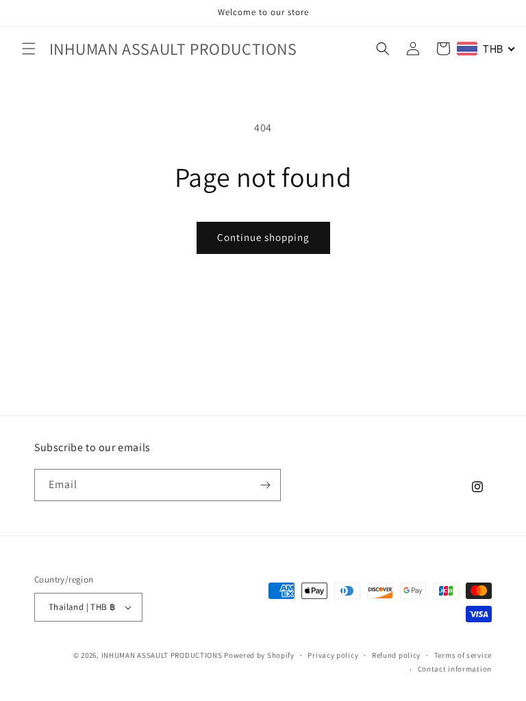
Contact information (455, 669)
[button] (29, 49)
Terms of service (463, 655)
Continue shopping (263, 237)
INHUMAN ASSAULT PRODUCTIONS (162, 655)
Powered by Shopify (259, 655)
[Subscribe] (265, 485)
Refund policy (396, 655)
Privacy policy (333, 655)
